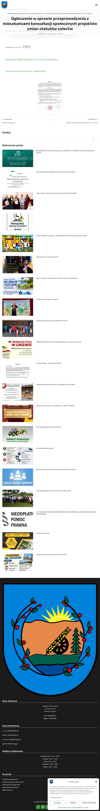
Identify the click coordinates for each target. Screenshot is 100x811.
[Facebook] (23, 47)
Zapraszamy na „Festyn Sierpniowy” (47, 257)
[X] (26, 47)
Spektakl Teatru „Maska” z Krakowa (47, 299)
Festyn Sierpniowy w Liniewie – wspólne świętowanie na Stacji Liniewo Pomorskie (61, 235)
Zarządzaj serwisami (56, 797)
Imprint (86, 807)
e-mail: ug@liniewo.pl (12, 739)
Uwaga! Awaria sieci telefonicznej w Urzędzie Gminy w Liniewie (55, 384)
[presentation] (17, 158)
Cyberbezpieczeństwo (10, 787)
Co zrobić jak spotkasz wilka (44, 448)
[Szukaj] (93, 139)
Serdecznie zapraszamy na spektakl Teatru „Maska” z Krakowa (55, 405)
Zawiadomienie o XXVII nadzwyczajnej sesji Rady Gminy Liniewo (56, 469)
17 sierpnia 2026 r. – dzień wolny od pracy (49, 363)
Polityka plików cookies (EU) (13, 782)
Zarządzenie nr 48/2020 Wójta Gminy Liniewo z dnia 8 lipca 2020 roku (31, 59)
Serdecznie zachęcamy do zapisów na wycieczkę (51, 554)
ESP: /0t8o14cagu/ (11, 744)
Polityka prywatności (77, 807)
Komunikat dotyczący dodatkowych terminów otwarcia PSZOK (55, 172)
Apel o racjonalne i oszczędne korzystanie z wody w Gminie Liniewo (57, 278)
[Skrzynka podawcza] (43, 807)
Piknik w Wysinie (8, 121)
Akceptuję (57, 803)
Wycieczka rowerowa (42, 533)
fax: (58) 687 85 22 (11, 735)
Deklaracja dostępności (11, 785)
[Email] (29, 47)
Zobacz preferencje (89, 803)
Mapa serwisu (7, 790)
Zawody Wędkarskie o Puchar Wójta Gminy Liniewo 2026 (53, 490)
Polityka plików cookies (64, 807)
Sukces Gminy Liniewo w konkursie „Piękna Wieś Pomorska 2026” (56, 193)
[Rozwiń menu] (96, 5)
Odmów (73, 803)
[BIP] (38, 807)
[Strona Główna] (8, 13)
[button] (96, 782)
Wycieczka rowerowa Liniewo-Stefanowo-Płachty (52, 320)
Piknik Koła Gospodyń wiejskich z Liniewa (82, 121)
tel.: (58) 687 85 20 (11, 731)
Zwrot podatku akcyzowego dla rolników (48, 427)
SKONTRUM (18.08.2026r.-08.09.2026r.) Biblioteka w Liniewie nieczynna (58, 342)
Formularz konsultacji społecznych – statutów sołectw (25, 71)
